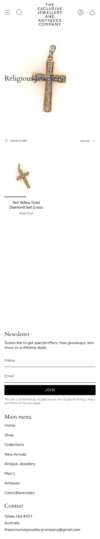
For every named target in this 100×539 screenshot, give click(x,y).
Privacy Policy (86, 399)
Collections (14, 444)
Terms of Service (21, 403)
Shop (9, 435)
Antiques (12, 483)
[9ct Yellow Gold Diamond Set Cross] (26, 175)
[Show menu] (7, 12)
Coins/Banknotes (19, 492)
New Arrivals (15, 454)
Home (9, 425)
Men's (9, 473)
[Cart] (92, 12)
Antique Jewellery (20, 463)
